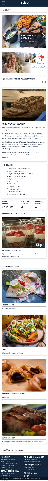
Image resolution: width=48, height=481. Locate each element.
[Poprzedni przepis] (43, 83)
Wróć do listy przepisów (13, 450)
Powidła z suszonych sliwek (13, 394)
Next (43, 35)
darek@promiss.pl (29, 469)
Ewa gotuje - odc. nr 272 (11, 250)
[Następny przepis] (45, 83)
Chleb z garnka (8, 305)
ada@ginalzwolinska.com (32, 461)
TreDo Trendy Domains (8, 473)
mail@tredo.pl (5, 475)
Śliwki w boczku (8, 438)
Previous (4, 35)
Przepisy (10, 79)
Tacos (4, 349)
